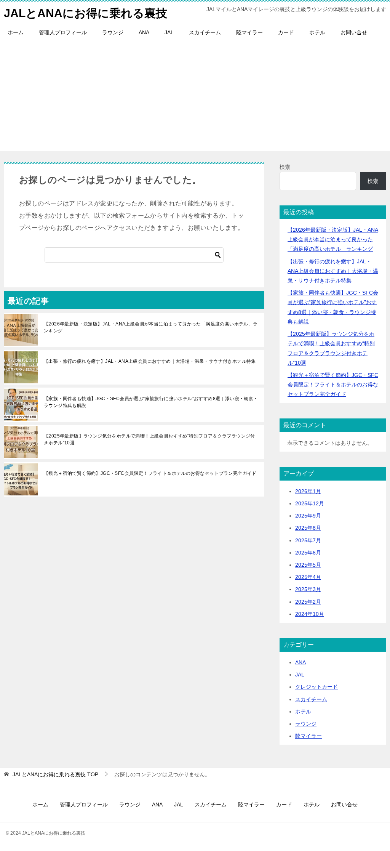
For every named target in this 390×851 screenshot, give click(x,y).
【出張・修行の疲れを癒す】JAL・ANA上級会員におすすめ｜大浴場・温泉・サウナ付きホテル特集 (150, 361)
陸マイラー (249, 32)
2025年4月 (308, 577)
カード (286, 32)
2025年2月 (308, 602)
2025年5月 (308, 565)
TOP (55, 774)
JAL (169, 32)
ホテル (317, 32)
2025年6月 (308, 553)
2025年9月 (308, 516)
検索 (285, 167)
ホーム (16, 32)
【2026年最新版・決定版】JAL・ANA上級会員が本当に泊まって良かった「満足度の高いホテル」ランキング (151, 327)
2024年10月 (309, 614)
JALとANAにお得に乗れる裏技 (85, 13)
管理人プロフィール (63, 32)
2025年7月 (308, 540)
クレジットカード (316, 687)
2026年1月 (308, 491)
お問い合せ (353, 32)
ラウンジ (112, 32)
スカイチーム (205, 32)
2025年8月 (308, 528)
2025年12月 (309, 503)
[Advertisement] (195, 97)
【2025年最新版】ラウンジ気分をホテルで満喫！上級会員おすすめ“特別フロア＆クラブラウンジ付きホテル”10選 (149, 439)
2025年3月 (308, 589)
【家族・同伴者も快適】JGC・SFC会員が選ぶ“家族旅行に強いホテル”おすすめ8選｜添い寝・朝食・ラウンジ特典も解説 (151, 402)
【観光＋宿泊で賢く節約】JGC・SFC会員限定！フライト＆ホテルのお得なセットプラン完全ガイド (150, 473)
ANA (144, 32)
